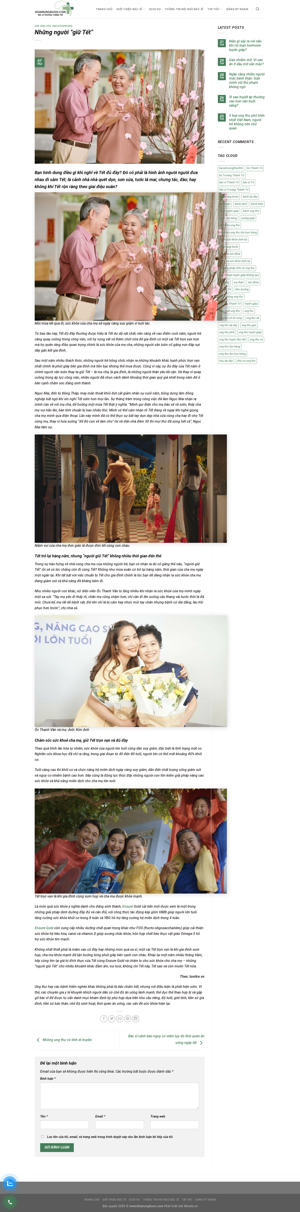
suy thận (238, 282)
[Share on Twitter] (111, 1018)
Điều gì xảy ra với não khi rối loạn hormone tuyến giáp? (245, 45)
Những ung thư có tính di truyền (67, 1040)
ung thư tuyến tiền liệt (232, 339)
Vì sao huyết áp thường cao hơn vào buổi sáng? (247, 101)
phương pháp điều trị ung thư (237, 268)
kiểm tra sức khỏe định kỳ (234, 261)
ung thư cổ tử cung (230, 318)
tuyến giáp (251, 303)
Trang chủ (104, 9)
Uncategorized (62, 26)
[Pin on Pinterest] (127, 1018)
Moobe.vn (191, 1206)
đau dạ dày (226, 360)
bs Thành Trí (254, 168)
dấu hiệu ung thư (229, 225)
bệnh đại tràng (228, 218)
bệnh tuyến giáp (229, 211)
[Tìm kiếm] (258, 9)
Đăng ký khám (237, 9)
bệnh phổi (241, 203)
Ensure (127, 906)
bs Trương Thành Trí (231, 175)
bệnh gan (225, 203)
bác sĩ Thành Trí (229, 182)
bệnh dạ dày (250, 196)
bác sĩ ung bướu (229, 196)
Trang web (157, 1116)
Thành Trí (225, 289)
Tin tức (213, 9)
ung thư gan (249, 325)
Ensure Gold (44, 928)
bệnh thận (257, 203)
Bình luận (48, 1079)
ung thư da (252, 318)
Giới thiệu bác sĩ (129, 9)
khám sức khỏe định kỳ (233, 239)
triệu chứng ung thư (231, 296)
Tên (44, 1116)
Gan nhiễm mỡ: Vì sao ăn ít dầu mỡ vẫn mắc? (246, 62)
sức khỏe (253, 282)
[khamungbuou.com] (61, 9)
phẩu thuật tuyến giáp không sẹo (239, 275)
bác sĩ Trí (248, 182)
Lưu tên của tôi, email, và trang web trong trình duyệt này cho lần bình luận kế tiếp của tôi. (110, 1137)
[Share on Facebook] (103, 1018)
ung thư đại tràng (229, 346)
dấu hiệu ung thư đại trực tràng (238, 232)
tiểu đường (242, 289)
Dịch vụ (155, 9)
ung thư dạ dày (228, 325)
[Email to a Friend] (119, 1018)
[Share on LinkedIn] (135, 1018)
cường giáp (248, 218)
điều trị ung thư (246, 360)
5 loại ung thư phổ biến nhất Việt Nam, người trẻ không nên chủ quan (247, 121)
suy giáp (224, 282)
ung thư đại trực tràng (232, 353)
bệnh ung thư (251, 211)
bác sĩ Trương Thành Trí (233, 189)
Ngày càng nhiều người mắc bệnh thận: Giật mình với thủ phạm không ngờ (247, 80)
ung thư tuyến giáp (250, 332)
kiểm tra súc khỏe (229, 253)
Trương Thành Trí (230, 303)
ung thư (249, 311)
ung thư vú (256, 339)
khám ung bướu (228, 246)
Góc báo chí (43, 26)
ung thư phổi (227, 332)
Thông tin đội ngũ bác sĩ (184, 9)
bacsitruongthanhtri (231, 168)
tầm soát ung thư (229, 311)
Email (100, 1116)
